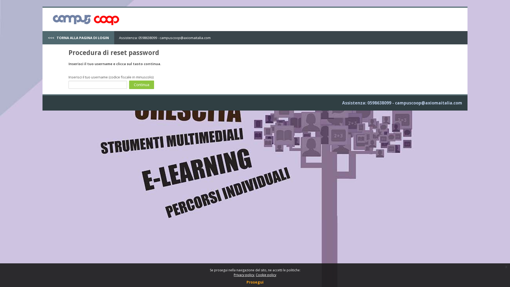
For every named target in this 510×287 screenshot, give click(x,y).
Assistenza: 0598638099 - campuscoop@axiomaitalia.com (165, 37)
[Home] (85, 18)
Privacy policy (244, 275)
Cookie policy (266, 275)
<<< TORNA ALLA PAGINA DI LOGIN (78, 37)
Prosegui (255, 282)
